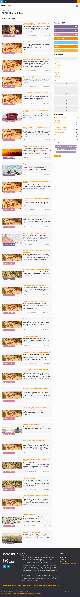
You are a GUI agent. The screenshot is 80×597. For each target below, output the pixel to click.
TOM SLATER (72, 146)
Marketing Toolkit (59, 38)
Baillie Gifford (57, 122)
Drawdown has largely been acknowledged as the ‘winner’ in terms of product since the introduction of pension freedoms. (36, 115)
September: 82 (58, 64)
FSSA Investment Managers (61, 127)
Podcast (57, 46)
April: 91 (57, 74)
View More (57, 155)
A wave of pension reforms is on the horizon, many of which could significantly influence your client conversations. (36, 80)
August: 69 (57, 66)
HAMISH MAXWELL (71, 152)
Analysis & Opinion (59, 30)
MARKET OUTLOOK (61, 152)
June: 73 (57, 70)
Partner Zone (58, 50)
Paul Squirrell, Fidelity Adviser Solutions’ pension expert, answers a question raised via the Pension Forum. (36, 204)
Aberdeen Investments (60, 117)
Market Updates (59, 26)
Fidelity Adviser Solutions (60, 129)
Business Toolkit (59, 34)
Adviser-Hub (57, 120)
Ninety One (57, 137)
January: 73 (58, 80)
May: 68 (57, 72)
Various (56, 139)
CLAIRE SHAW (72, 149)
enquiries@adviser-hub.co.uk (68, 563)
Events (56, 42)
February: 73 (58, 78)
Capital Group (57, 125)
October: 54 (58, 61)
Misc (55, 134)
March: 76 (57, 76)
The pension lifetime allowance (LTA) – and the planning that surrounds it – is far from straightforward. (35, 412)
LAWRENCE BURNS (62, 149)
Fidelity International (59, 132)
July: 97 (57, 68)
